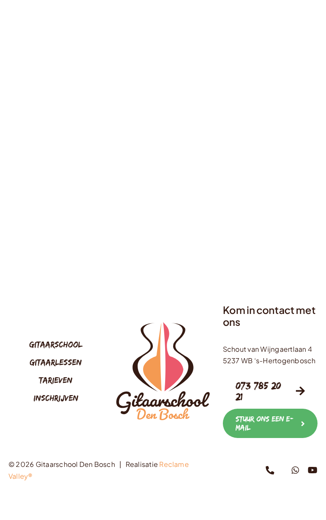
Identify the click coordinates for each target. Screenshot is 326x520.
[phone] (270, 470)
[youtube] (313, 470)
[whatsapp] (295, 470)
